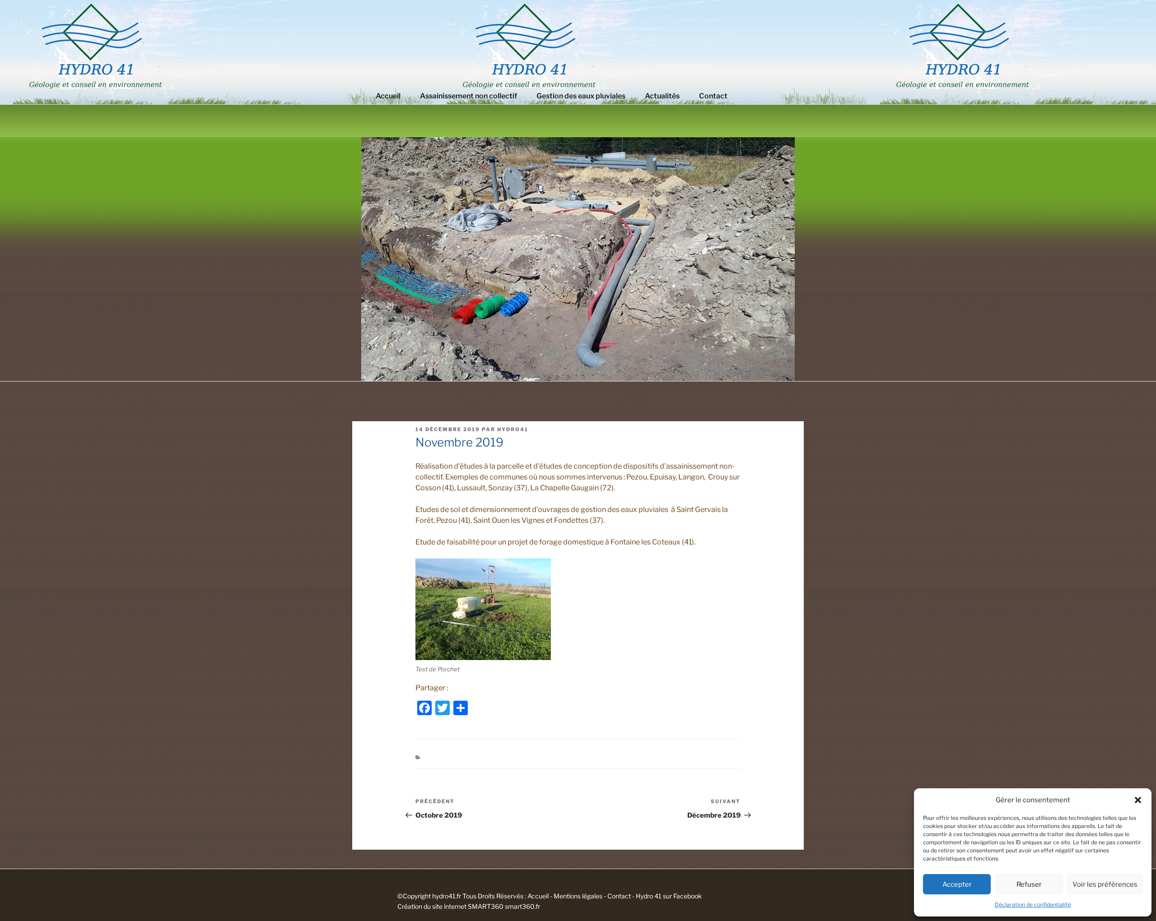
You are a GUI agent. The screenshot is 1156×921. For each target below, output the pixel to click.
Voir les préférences (1104, 884)
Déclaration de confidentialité (1033, 904)
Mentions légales (578, 896)
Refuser (1029, 884)
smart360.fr (522, 906)
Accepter (957, 884)
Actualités (662, 96)
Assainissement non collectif (468, 96)
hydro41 (512, 429)
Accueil (388, 96)
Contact (713, 96)
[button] (1137, 800)
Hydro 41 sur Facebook (669, 896)
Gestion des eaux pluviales (580, 96)
